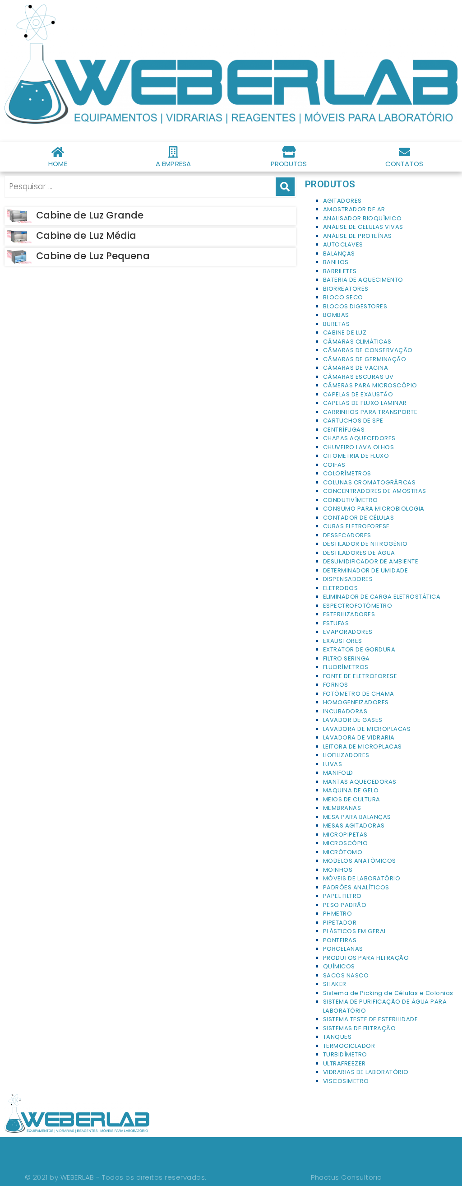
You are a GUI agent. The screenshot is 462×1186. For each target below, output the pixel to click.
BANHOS (336, 262)
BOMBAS (336, 315)
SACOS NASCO (346, 975)
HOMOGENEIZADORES (356, 702)
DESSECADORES (347, 535)
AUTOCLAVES (343, 244)
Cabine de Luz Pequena (93, 255)
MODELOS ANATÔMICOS (359, 860)
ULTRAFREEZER (344, 1063)
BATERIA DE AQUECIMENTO (363, 279)
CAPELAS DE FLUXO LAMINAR (365, 403)
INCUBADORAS (345, 711)
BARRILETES (340, 271)
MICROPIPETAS (345, 834)
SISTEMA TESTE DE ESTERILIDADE (370, 1019)
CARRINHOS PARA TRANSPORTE (370, 412)
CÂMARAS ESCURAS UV (358, 376)
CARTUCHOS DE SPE (353, 420)
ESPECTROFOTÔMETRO (358, 605)
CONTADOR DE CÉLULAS (358, 517)
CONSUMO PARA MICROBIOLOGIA (374, 508)
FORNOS (335, 684)
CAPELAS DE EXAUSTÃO (358, 394)
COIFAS (334, 464)
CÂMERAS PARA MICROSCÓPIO (370, 385)
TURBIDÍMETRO (345, 1054)
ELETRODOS (340, 588)
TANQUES (337, 1037)
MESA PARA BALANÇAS (357, 817)
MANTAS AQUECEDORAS (360, 781)
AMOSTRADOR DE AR (354, 209)
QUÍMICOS (339, 966)
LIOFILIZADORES (346, 755)
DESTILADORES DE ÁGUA (359, 553)
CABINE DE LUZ (345, 332)
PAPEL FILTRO (342, 896)
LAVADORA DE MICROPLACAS (367, 729)
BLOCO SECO (343, 297)
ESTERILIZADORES (349, 614)
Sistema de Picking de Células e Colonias (388, 993)
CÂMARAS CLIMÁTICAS (357, 341)
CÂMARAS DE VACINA (355, 367)
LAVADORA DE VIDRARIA (359, 737)
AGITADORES (342, 200)
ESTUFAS (336, 623)
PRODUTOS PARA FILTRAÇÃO (366, 957)
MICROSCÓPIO (345, 843)
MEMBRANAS (342, 808)
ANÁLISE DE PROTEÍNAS (357, 236)
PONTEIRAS (340, 940)
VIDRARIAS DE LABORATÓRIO (366, 1072)
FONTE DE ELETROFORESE (360, 676)
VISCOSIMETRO (346, 1081)
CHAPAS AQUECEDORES (359, 438)
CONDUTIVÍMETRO (350, 500)
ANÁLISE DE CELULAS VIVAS (363, 227)
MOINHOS (338, 869)
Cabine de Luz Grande (90, 215)
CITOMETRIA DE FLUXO (356, 455)
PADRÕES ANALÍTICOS (356, 887)
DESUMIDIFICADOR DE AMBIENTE (371, 561)
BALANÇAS (339, 253)
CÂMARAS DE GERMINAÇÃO (365, 359)
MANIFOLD (338, 772)
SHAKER (334, 984)
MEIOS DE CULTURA (351, 799)
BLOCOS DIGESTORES (355, 306)
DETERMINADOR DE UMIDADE (365, 570)
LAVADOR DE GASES (353, 720)
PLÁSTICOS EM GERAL (355, 931)
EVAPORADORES (348, 632)
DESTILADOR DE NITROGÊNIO (365, 544)
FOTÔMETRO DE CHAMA (358, 693)
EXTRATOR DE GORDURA (359, 649)
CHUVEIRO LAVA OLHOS (358, 447)
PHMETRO (337, 913)
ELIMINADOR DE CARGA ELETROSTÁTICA (382, 596)
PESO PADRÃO (345, 905)
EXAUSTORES (342, 641)
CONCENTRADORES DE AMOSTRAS (374, 491)
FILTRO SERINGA (346, 658)
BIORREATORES (346, 288)
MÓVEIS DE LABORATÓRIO (362, 878)
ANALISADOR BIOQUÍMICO (362, 218)
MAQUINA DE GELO (351, 790)
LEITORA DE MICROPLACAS (362, 746)
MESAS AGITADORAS (354, 825)
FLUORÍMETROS (346, 667)
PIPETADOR (340, 922)
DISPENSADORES (348, 579)
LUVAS (332, 764)
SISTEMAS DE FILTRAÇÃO (359, 1028)
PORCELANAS (343, 948)
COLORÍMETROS (347, 473)
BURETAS (336, 324)
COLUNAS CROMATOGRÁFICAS (369, 482)
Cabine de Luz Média (86, 235)
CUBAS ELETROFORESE (356, 526)
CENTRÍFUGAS (344, 429)
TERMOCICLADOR (349, 1046)
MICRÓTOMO (343, 852)
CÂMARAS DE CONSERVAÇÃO (368, 350)
